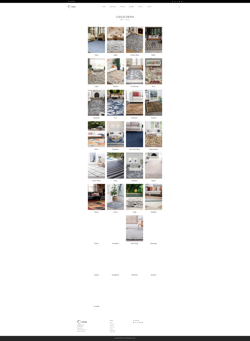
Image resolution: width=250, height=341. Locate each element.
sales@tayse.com (80, 325)
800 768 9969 (72, 1)
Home (121, 19)
